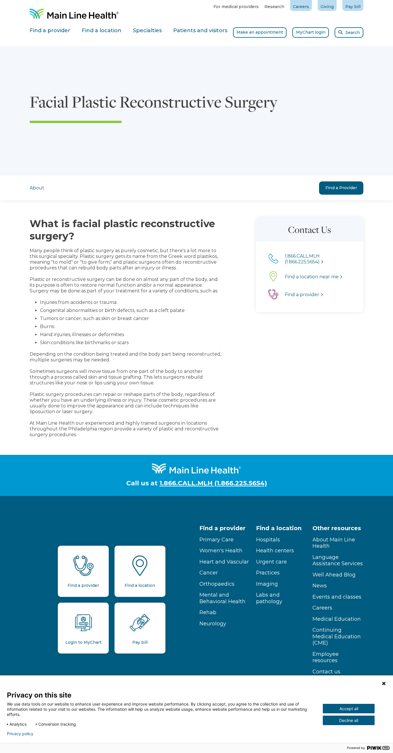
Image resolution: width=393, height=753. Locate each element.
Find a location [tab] (101, 30)
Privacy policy (20, 733)
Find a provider (222, 528)
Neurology (212, 623)
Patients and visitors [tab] (200, 30)
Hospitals (268, 540)
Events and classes (336, 597)
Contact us (326, 671)
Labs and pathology (269, 598)
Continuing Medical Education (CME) (336, 636)
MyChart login (310, 32)
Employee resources (325, 657)
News (319, 586)
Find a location (279, 528)
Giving (327, 6)
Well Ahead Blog (334, 575)
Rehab (207, 612)
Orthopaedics (216, 584)
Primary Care (216, 540)
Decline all (348, 720)
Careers (301, 6)
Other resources (336, 528)
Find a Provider (341, 187)
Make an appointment (259, 32)
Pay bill (352, 6)
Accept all (348, 708)
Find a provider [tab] (50, 30)
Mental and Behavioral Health (222, 598)
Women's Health (221, 550)
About (37, 188)
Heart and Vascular (224, 562)
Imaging (267, 584)
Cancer (208, 573)
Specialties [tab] (147, 30)
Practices (268, 573)
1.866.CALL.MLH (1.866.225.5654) (213, 483)
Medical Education (336, 619)
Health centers (275, 550)
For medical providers (236, 6)
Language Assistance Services (337, 560)
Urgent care (271, 562)
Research (274, 6)
